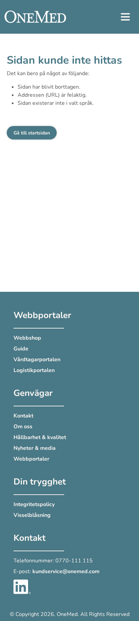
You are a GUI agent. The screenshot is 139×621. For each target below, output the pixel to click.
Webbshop (27, 338)
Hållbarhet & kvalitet (39, 437)
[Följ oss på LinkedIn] (22, 586)
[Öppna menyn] (125, 17)
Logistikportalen (34, 370)
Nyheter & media (34, 448)
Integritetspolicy (34, 504)
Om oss (22, 426)
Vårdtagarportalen (36, 359)
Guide (20, 348)
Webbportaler (31, 459)
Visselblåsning (32, 515)
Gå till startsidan (31, 133)
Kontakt (23, 416)
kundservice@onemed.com (66, 571)
